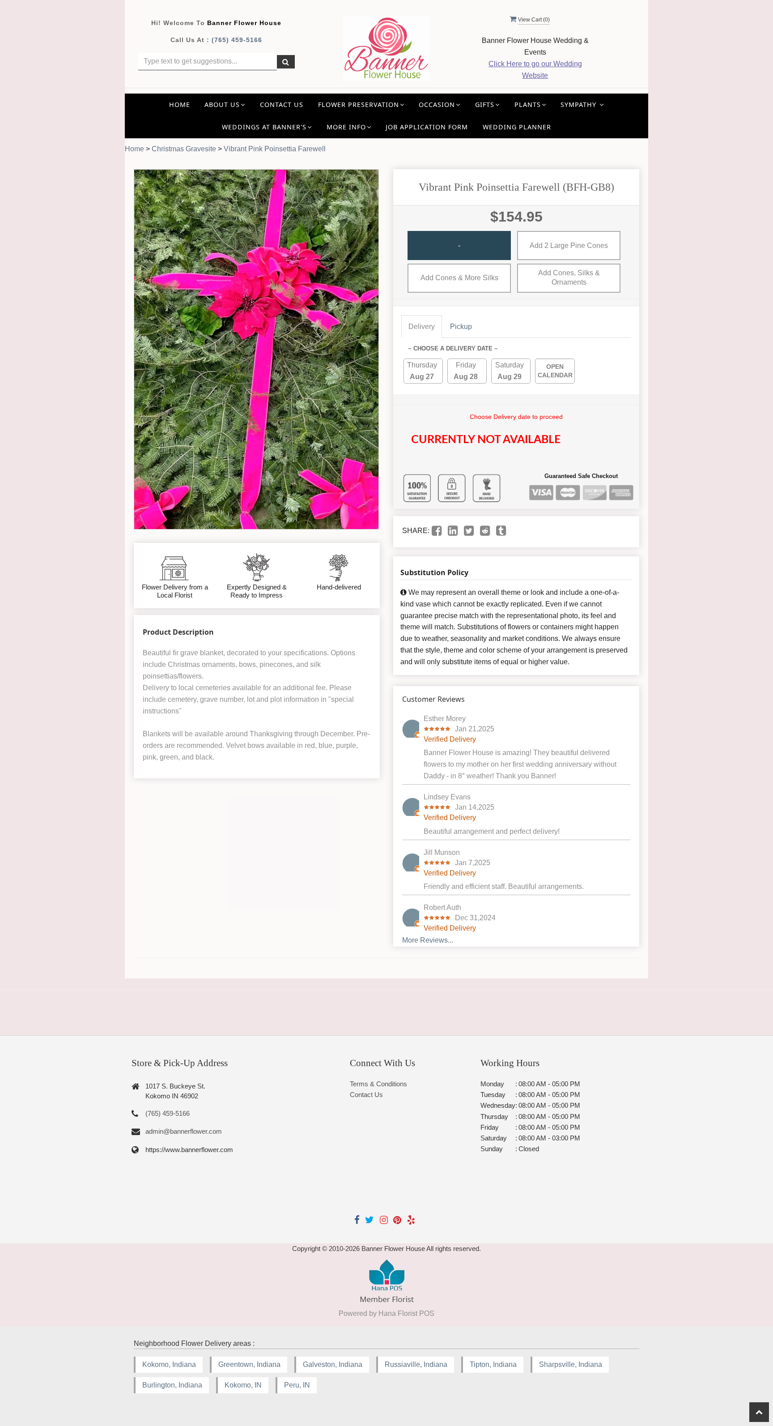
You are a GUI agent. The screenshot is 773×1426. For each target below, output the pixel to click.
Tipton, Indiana (493, 1364)
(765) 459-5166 (237, 39)
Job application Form (427, 127)
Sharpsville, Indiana (570, 1364)
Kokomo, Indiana (169, 1364)
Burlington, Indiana (172, 1385)
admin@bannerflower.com (183, 1131)
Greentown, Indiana (249, 1364)
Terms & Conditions (378, 1084)
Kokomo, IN (243, 1385)
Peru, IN (297, 1385)
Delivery (421, 326)
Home (179, 104)
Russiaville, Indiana (416, 1364)
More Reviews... (427, 940)
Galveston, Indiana (332, 1364)
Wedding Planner (517, 127)
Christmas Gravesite (184, 149)
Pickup (461, 326)
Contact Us (281, 104)
